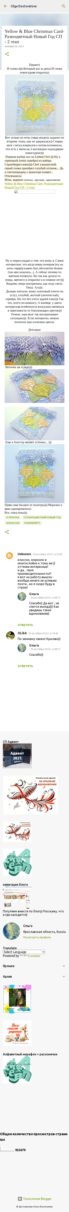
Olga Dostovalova (24, 6)
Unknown (24, 554)
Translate (33, 956)
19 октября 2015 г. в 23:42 (47, 554)
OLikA (22, 633)
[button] (7, 54)
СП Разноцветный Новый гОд (42, 517)
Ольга (34, 594)
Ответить (25, 625)
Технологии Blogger (37, 1198)
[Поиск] (63, 6)
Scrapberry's (32, 523)
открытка (12, 517)
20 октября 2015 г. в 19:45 (43, 633)
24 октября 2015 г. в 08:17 (45, 597)
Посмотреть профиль (37, 937)
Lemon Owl (13, 523)
